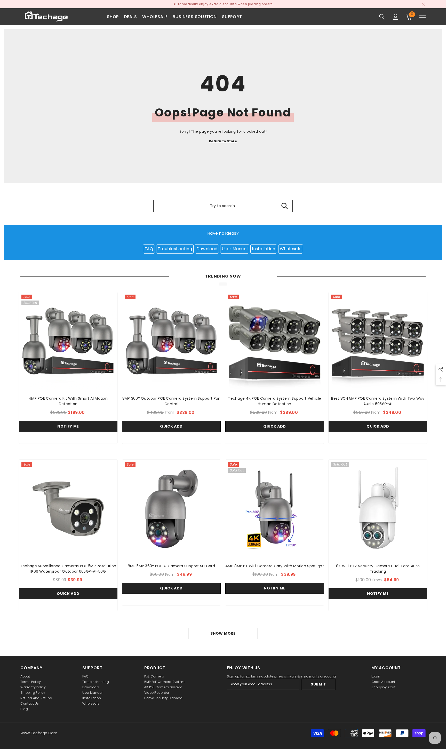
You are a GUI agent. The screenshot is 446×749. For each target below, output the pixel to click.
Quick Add (171, 426)
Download (206, 249)
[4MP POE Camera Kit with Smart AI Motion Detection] (68, 341)
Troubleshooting (175, 249)
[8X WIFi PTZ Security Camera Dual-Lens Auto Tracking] (378, 509)
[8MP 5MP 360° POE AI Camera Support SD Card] (171, 509)
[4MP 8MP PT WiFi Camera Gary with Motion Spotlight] (274, 509)
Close (423, 4)
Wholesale (291, 249)
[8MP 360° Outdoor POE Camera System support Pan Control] (171, 341)
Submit (318, 684)
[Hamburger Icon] (422, 17)
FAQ (149, 249)
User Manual (235, 249)
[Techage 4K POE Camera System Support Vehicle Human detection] (274, 341)
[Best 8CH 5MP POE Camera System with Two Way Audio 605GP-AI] (378, 341)
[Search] (382, 16)
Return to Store (223, 141)
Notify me (68, 426)
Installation (263, 249)
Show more (222, 633)
